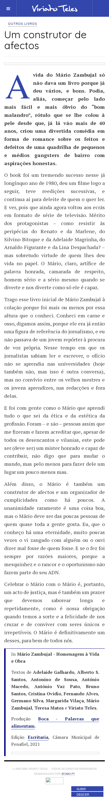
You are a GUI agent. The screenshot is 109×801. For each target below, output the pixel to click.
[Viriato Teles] (55, 8)
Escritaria (38, 737)
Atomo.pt (68, 774)
